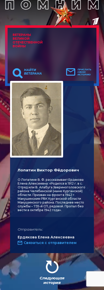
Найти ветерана (33, 71)
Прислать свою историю (84, 72)
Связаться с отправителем (50, 242)
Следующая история (52, 280)
